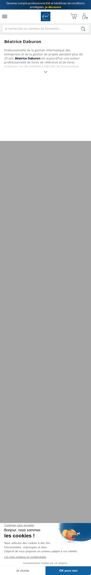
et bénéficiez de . (45, 5)
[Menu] (4, 16)
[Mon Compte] (85, 16)
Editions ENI (45, 16)
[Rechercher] (83, 29)
